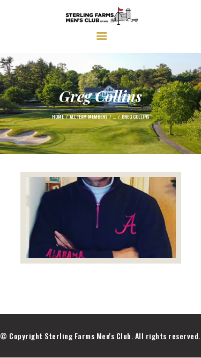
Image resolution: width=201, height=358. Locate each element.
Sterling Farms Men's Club (87, 335)
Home (58, 116)
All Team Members (88, 116)
